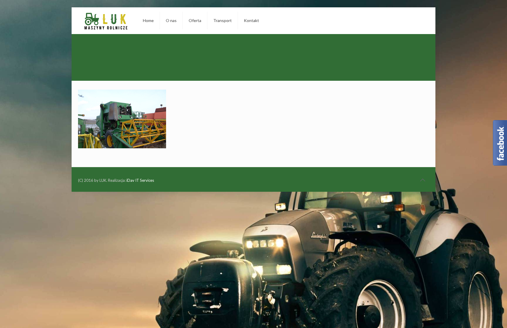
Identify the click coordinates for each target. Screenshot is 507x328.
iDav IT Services (140, 180)
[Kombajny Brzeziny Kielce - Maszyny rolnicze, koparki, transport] (106, 20)
